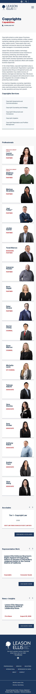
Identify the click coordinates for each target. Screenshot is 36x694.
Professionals (8, 666)
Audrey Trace (9, 463)
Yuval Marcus (11, 248)
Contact (22, 672)
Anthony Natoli (9, 444)
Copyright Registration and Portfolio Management (17, 123)
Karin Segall (8, 287)
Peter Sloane (9, 307)
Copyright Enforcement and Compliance (14, 113)
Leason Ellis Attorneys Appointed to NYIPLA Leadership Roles (14, 606)
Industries (28, 666)
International (10, 669)
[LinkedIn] (18, 658)
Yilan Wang (8, 482)
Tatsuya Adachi (9, 386)
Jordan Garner (9, 229)
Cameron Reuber (10, 268)
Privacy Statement (24, 690)
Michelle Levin (9, 366)
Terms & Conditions (26, 692)
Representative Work (24, 669)
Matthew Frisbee (9, 174)
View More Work (26, 584)
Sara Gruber (9, 424)
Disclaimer (17, 692)
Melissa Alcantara (10, 190)
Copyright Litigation (12, 118)
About (14, 672)
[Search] (26, 1)
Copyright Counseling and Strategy (17, 107)
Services (19, 666)
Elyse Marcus (9, 346)
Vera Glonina (9, 405)
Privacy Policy (9, 692)
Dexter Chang (9, 327)
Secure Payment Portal (12, 690)
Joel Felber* (9, 209)
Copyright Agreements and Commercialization (14, 102)
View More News (26, 626)
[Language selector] (22, 1)
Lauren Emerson (9, 154)
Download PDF (9, 25)
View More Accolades (24, 534)
